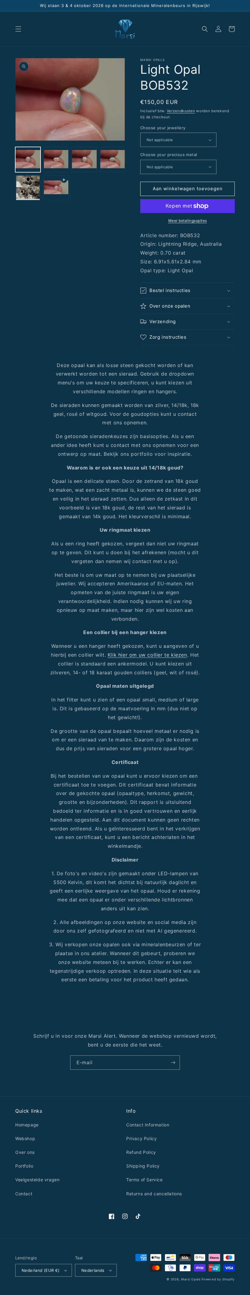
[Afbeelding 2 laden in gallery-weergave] (56, 159)
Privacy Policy (141, 1138)
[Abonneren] (173, 1062)
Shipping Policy (143, 1165)
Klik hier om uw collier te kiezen (147, 655)
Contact (23, 1193)
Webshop (25, 1138)
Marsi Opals (191, 1279)
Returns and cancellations (154, 1193)
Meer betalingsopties (187, 220)
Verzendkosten (181, 111)
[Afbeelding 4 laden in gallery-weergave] (112, 159)
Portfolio (24, 1165)
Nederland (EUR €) (41, 1270)
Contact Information (147, 1124)
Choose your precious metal (168, 154)
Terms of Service (144, 1179)
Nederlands (93, 1270)
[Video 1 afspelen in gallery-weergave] (56, 188)
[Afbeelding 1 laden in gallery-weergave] (28, 159)
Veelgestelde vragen (37, 1179)
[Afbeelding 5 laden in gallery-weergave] (28, 188)
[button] (18, 29)
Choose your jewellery (162, 127)
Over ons (25, 1152)
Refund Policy (141, 1152)
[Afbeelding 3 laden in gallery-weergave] (84, 159)
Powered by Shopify (218, 1279)
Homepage (27, 1124)
